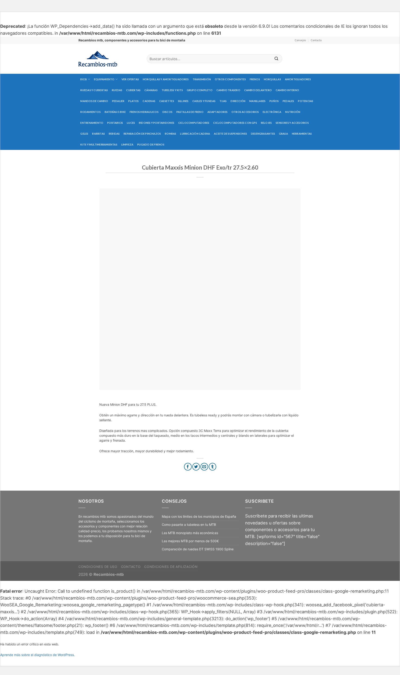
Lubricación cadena (195, 133)
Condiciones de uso (97, 567)
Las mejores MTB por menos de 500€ (190, 541)
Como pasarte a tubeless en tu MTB (189, 524)
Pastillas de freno (189, 111)
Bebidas (114, 133)
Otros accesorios (245, 111)
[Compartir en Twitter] (196, 467)
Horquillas (272, 79)
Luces (131, 122)
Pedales (288, 100)
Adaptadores (217, 111)
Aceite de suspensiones (230, 133)
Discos (167, 111)
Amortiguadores (298, 79)
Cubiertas (133, 90)
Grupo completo (199, 90)
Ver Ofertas (130, 79)
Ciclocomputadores (193, 122)
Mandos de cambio (94, 100)
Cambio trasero (228, 90)
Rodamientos (90, 111)
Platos (133, 100)
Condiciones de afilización (170, 567)
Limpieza (127, 144)
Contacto (316, 40)
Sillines (183, 100)
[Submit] (276, 59)
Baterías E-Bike (115, 111)
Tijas (223, 100)
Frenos (255, 79)
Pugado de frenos (150, 144)
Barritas (98, 133)
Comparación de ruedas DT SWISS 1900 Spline (198, 549)
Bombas (170, 133)
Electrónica (272, 111)
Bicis (83, 79)
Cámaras (151, 90)
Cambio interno (287, 90)
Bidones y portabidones (156, 122)
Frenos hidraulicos (144, 111)
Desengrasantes (263, 133)
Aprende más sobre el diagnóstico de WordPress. (37, 655)
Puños (274, 100)
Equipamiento (104, 79)
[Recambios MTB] (109, 59)
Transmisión (202, 79)
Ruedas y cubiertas (94, 90)
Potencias (305, 100)
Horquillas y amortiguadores (166, 79)
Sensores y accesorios (292, 122)
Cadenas (149, 100)
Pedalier (118, 100)
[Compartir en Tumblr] (212, 467)
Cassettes (166, 100)
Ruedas (117, 90)
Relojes (266, 122)
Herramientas (302, 133)
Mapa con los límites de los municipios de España (199, 516)
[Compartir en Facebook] (188, 467)
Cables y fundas (204, 100)
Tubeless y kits (172, 90)
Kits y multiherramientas (98, 144)
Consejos (300, 40)
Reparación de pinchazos (142, 133)
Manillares (257, 100)
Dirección (238, 100)
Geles (84, 133)
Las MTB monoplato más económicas (190, 533)
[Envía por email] (204, 467)
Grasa (283, 133)
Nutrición (292, 111)
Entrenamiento (91, 122)
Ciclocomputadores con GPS (235, 122)
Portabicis (115, 122)
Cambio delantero (258, 90)
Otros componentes (230, 79)
